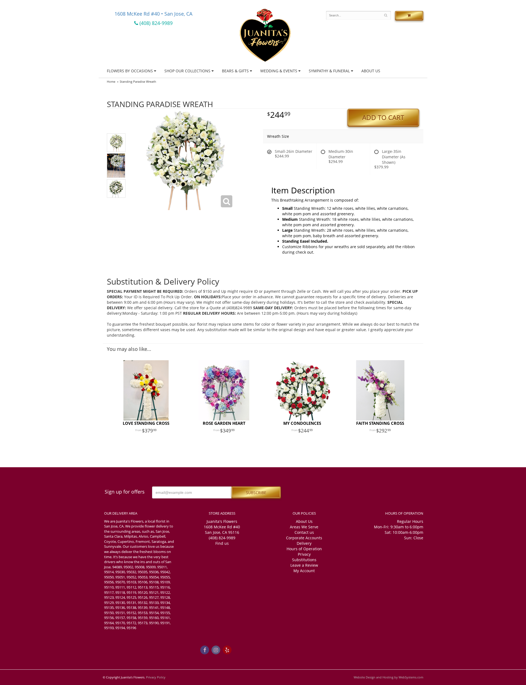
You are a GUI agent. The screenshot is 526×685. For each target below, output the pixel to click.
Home (111, 81)
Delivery (304, 543)
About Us (370, 70)
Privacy (304, 554)
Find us (222, 543)
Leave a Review (304, 565)
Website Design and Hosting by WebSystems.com (388, 677)
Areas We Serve (304, 526)
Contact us (304, 532)
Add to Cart (383, 117)
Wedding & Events (278, 70)
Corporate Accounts (304, 537)
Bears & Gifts (235, 70)
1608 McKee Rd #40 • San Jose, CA (153, 13)
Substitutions (304, 559)
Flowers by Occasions (130, 70)
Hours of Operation (304, 548)
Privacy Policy (155, 677)
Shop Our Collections (187, 70)
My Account (304, 570)
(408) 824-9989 (155, 23)
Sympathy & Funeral (329, 70)
